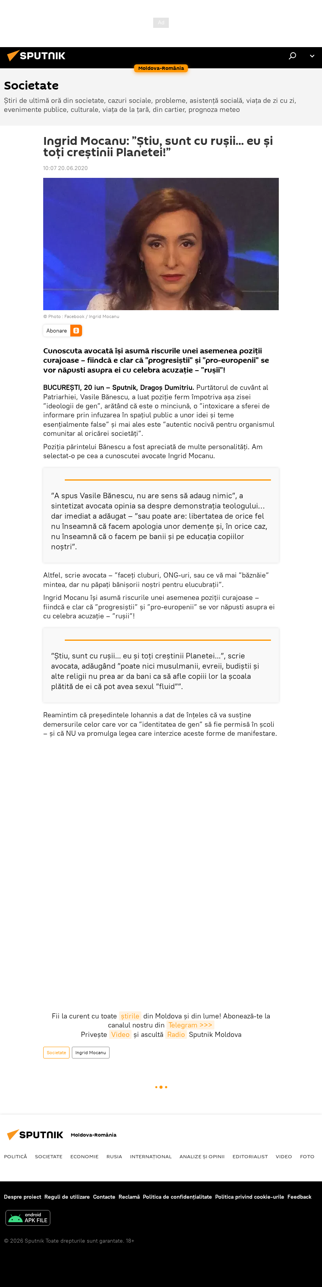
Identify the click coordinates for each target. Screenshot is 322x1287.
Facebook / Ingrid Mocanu (91, 316)
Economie (84, 1156)
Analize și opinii (202, 1156)
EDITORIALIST (250, 1156)
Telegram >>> (190, 1024)
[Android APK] (28, 1219)
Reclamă (129, 1196)
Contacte (104, 1196)
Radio (176, 1034)
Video (120, 1034)
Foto (307, 1156)
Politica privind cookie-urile (249, 1196)
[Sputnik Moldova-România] (38, 62)
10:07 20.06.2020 (65, 168)
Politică (15, 1156)
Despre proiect (22, 1196)
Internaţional (151, 1156)
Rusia (114, 1156)
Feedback (299, 1196)
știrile (130, 1015)
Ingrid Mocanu (90, 1052)
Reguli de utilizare (67, 1196)
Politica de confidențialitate (177, 1196)
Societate (56, 1052)
